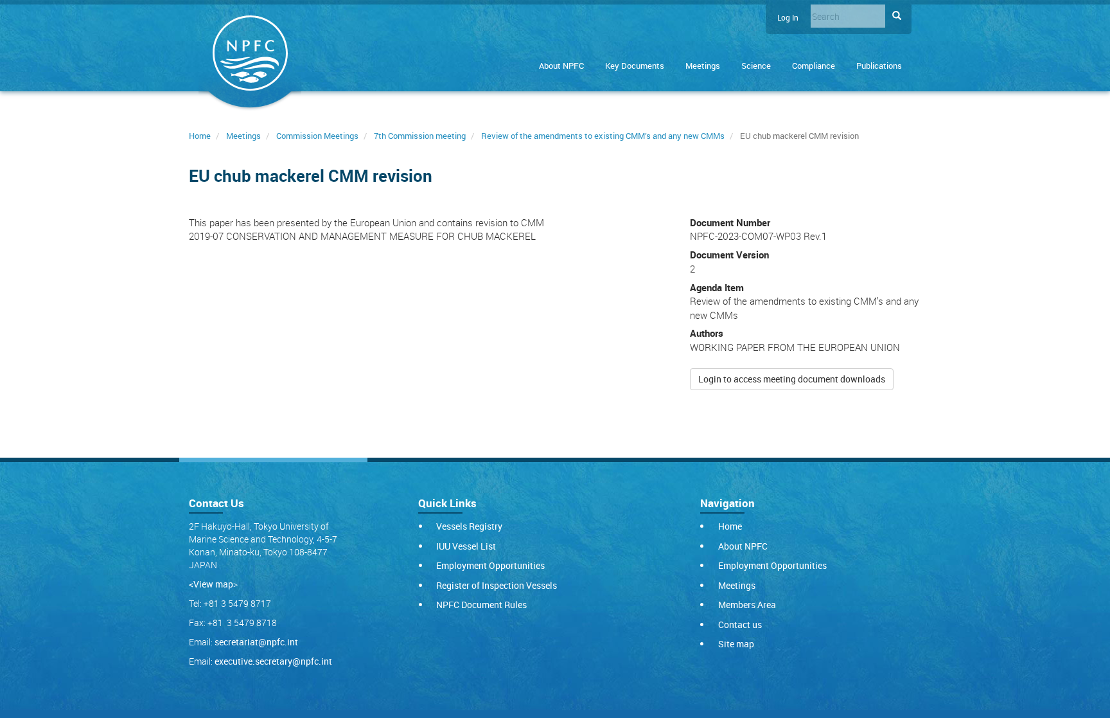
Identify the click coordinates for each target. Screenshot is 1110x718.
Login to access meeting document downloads (791, 379)
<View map (211, 584)
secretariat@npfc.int (256, 642)
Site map (736, 644)
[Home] (249, 55)
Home (200, 135)
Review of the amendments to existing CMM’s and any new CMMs (603, 135)
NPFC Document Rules (481, 604)
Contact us (740, 624)
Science (756, 65)
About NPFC (561, 65)
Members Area (747, 604)
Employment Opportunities (490, 565)
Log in (787, 17)
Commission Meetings (317, 135)
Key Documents (634, 65)
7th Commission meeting (420, 135)
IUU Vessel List (466, 546)
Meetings (702, 65)
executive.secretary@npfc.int (273, 661)
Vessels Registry (469, 526)
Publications (879, 65)
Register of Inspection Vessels (496, 585)
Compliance (813, 65)
